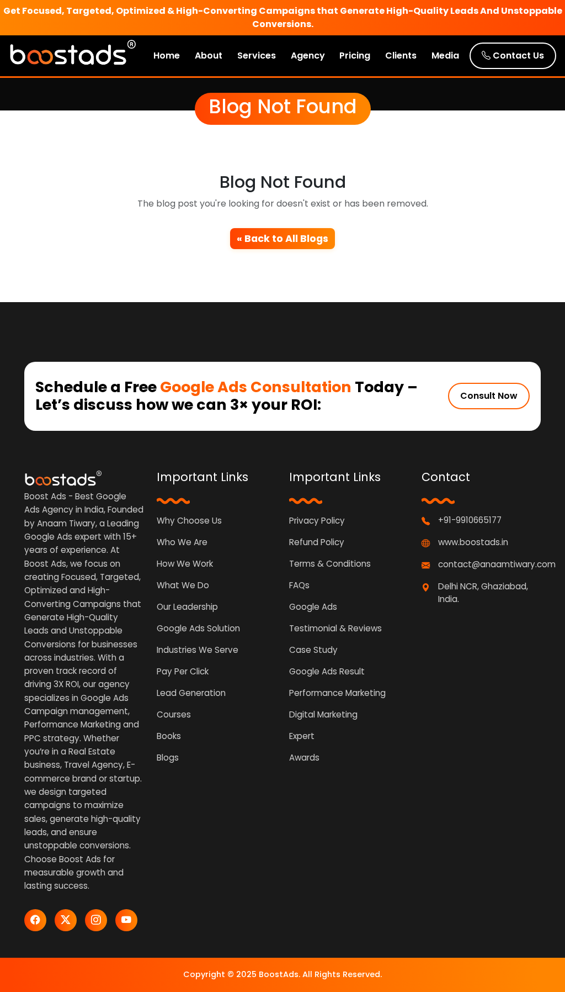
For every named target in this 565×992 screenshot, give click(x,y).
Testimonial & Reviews (335, 628)
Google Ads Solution (198, 628)
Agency (308, 55)
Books (169, 736)
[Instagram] (96, 920)
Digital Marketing (323, 714)
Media (445, 55)
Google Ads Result (327, 671)
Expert (302, 736)
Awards (304, 757)
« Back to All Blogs (282, 238)
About (208, 55)
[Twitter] (66, 920)
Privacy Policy (317, 520)
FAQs (299, 585)
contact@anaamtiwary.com (497, 564)
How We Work (185, 563)
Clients (401, 55)
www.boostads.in (473, 542)
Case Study (313, 650)
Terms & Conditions (330, 563)
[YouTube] (126, 920)
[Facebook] (35, 920)
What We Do (183, 585)
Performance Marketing (337, 693)
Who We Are (182, 542)
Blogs (168, 757)
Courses (174, 714)
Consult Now (489, 395)
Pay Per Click (183, 671)
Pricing (354, 55)
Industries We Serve (197, 650)
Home (166, 55)
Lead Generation (191, 693)
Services (256, 55)
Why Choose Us (189, 520)
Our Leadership (187, 607)
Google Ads (313, 607)
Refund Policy (316, 542)
